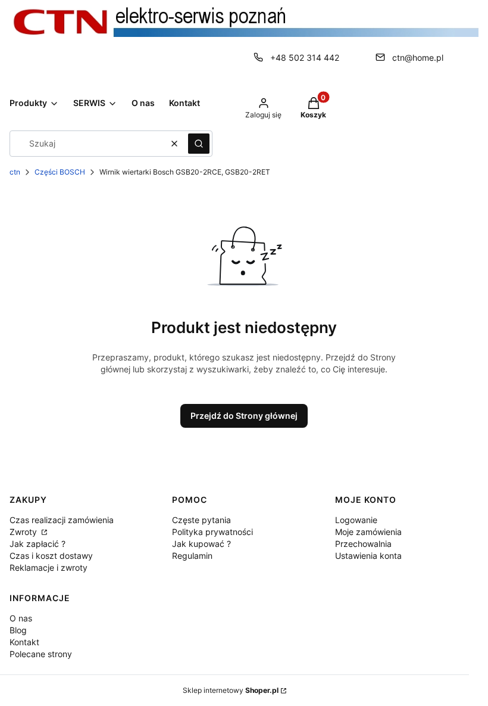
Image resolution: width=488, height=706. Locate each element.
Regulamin (192, 556)
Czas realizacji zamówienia (62, 520)
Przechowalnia (363, 544)
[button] (198, 143)
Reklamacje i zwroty (48, 567)
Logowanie (356, 520)
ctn (15, 171)
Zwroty (24, 532)
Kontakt (24, 642)
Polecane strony (41, 654)
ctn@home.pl (417, 57)
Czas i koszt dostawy (51, 556)
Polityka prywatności (212, 532)
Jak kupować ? (201, 544)
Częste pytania (201, 520)
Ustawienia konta (368, 556)
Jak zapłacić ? (37, 544)
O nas (21, 618)
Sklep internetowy (231, 690)
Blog (18, 630)
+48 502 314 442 (304, 57)
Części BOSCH (60, 171)
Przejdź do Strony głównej (244, 415)
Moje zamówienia (368, 532)
